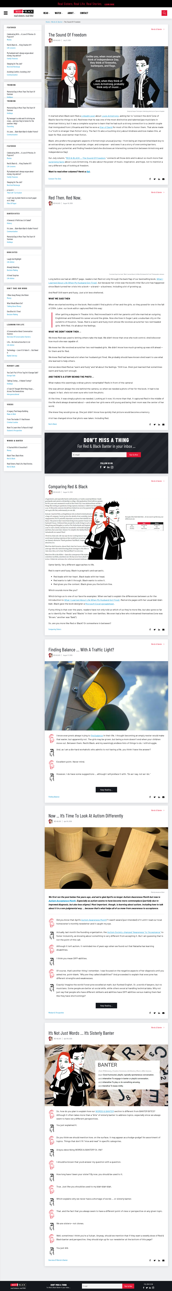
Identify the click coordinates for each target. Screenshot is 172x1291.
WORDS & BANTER (104, 1111)
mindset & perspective (56, 1012)
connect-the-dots (54, 178)
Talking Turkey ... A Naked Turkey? (19, 380)
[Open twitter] (104, 467)
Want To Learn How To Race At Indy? (20, 427)
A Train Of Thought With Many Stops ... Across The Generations (20, 389)
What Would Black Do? (15, 303)
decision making (12, 270)
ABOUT (71, 12)
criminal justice (12, 422)
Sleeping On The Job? (14, 63)
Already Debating (13, 267)
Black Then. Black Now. (15, 455)
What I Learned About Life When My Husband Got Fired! (92, 600)
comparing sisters (54, 629)
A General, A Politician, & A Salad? (19, 220)
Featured (11, 27)
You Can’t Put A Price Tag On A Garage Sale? (22, 372)
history (9, 223)
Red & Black (52, 424)
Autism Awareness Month (94, 919)
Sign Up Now (133, 454)
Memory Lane (13, 366)
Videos (10, 404)
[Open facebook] (101, 467)
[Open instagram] (112, 467)
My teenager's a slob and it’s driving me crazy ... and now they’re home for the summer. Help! (21, 121)
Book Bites (12, 252)
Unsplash (162, 111)
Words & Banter (57, 22)
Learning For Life (15, 324)
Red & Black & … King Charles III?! (19, 45)
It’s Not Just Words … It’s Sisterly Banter (81, 1033)
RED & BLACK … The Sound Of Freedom (85, 158)
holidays (10, 97)
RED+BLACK (56, 40)
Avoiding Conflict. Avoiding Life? (18, 71)
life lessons (11, 48)
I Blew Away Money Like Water (18, 295)
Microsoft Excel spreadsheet (99, 603)
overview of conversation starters (19, 336)
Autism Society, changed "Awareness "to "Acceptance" (134, 932)
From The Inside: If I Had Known (18, 419)
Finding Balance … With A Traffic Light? (81, 649)
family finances (12, 58)
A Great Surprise (13, 275)
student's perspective (14, 430)
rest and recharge (13, 66)
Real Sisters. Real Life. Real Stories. (19, 463)
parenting (10, 126)
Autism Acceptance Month (62, 900)
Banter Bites (13, 213)
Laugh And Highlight (14, 259)
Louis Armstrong (110, 115)
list (88, 171)
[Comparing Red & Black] (106, 529)
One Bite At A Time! (14, 311)
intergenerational (13, 394)
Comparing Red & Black (68, 486)
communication (12, 74)
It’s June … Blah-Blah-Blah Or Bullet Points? (22, 228)
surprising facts (56, 161)
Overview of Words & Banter (58, 1260)
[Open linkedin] (108, 467)
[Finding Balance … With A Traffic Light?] (106, 695)
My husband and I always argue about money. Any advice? (20, 54)
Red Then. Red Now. (64, 197)
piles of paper (11, 203)
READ (46, 12)
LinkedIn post (88, 115)
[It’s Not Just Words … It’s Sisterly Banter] (106, 1075)
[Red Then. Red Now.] (106, 240)
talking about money (14, 306)
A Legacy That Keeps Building (17, 411)
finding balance (53, 796)
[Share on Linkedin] (159, 179)
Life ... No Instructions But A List (18, 342)
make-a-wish (11, 414)
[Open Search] (164, 13)
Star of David (106, 127)
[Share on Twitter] (154, 179)
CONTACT (84, 12)
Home (48, 22)
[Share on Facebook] (150, 179)
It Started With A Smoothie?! (17, 447)
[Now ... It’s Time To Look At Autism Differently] (106, 858)
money (9, 298)
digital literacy (12, 355)
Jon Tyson (155, 111)
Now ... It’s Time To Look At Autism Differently (85, 815)
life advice (10, 262)
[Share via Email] (163, 179)
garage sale (11, 375)
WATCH (58, 12)
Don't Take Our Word (17, 288)
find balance (97, 735)
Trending (11, 85)
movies (9, 39)
